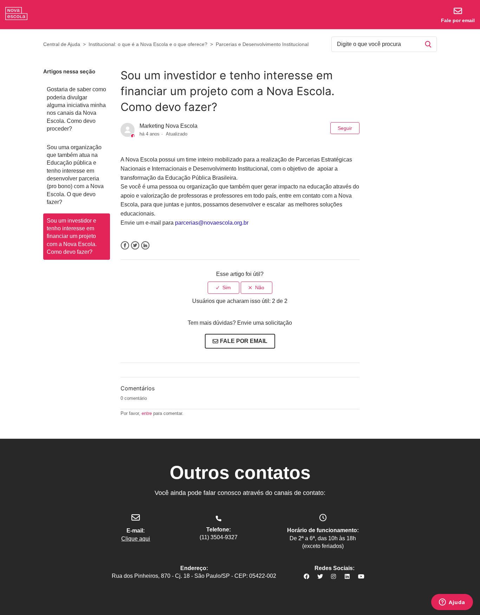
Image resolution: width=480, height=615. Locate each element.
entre (147, 413)
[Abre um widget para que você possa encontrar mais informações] (452, 602)
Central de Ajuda (61, 44)
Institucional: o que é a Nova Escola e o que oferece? (148, 44)
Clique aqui (135, 539)
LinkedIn (145, 245)
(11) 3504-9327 (219, 537)
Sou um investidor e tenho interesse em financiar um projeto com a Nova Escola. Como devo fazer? (72, 236)
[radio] (223, 288)
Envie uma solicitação (264, 323)
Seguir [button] (345, 128)
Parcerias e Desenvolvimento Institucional (262, 44)
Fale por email (458, 20)
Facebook (125, 245)
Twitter (135, 245)
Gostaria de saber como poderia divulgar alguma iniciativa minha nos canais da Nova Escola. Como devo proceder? (76, 109)
